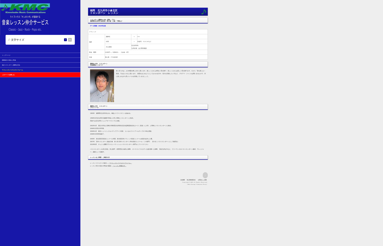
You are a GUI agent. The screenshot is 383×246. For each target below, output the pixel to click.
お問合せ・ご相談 (202, 179)
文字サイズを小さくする (65, 39)
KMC (191, 182)
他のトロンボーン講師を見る (11, 65)
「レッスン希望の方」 (119, 166)
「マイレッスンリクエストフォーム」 (120, 163)
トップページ (6, 55)
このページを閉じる (8, 75)
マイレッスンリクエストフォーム (12, 70)
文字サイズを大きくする (69, 39)
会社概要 (182, 179)
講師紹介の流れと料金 (9, 60)
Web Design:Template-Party (197, 184)
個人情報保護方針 (191, 179)
